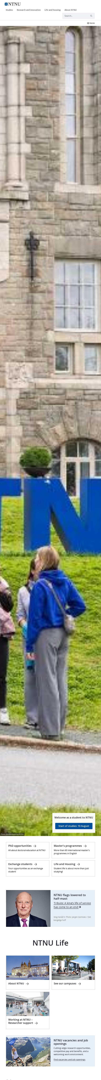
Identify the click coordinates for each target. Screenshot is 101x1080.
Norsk (92, 23)
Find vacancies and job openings (69, 1059)
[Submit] (92, 16)
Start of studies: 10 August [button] (74, 825)
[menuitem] (10, 10)
